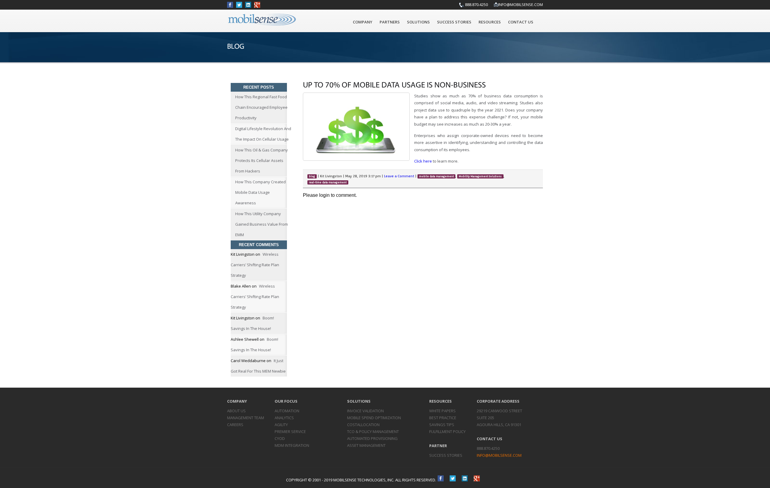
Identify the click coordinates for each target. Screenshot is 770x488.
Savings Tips (441, 424)
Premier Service (290, 431)
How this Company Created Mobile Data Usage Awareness (260, 192)
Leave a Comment (399, 176)
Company (362, 22)
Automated (372, 438)
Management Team (245, 417)
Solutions (418, 22)
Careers (235, 424)
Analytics (284, 417)
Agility (281, 424)
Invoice (365, 410)
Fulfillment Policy (447, 431)
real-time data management (327, 182)
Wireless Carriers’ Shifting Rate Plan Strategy (255, 265)
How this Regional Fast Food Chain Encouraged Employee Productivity (261, 107)
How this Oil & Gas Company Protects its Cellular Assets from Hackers (261, 160)
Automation (287, 410)
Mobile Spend (374, 417)
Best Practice (442, 417)
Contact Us (520, 22)
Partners (390, 22)
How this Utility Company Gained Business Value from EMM (261, 224)
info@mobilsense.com (520, 4)
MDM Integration (292, 445)
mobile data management (436, 176)
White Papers (442, 410)
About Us (236, 410)
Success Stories (454, 22)
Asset (366, 445)
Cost (363, 424)
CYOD (280, 438)
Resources (490, 22)
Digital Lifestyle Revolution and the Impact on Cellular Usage (263, 134)
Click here (423, 161)
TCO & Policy (373, 431)
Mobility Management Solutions (480, 176)
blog (312, 176)
